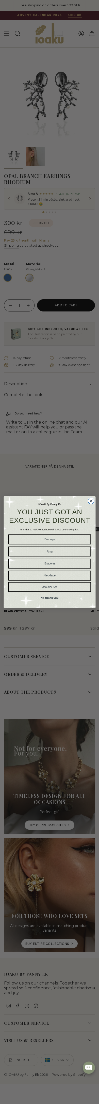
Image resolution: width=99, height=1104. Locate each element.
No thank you (49, 597)
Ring (49, 551)
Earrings (49, 539)
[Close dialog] (91, 501)
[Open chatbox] (89, 1068)
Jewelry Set (49, 586)
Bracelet (49, 563)
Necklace (50, 575)
